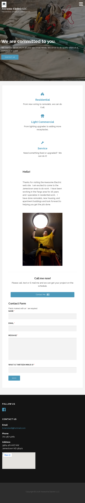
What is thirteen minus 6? (21, 365)
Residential (42, 99)
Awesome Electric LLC (14, 8)
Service (42, 148)
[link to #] (42, 94)
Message (13, 335)
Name (11, 311)
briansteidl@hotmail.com (13, 428)
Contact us (10, 57)
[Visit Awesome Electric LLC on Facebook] (4, 410)
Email (11, 323)
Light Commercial (42, 122)
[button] (42, 294)
